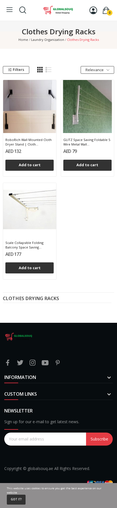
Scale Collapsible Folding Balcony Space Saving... (24, 245)
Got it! (16, 499)
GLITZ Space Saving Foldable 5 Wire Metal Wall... (86, 142)
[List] (49, 70)
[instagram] (32, 362)
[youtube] (45, 362)
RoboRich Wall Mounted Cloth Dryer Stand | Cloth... (28, 142)
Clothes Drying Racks (31, 299)
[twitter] (20, 362)
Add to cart (30, 164)
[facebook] (7, 362)
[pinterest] (57, 362)
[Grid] (40, 70)
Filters (18, 69)
